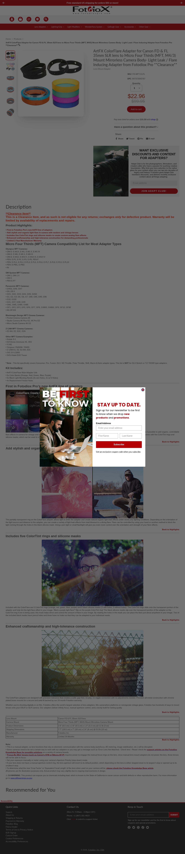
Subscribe (119, 444)
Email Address (103, 423)
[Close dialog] (143, 389)
